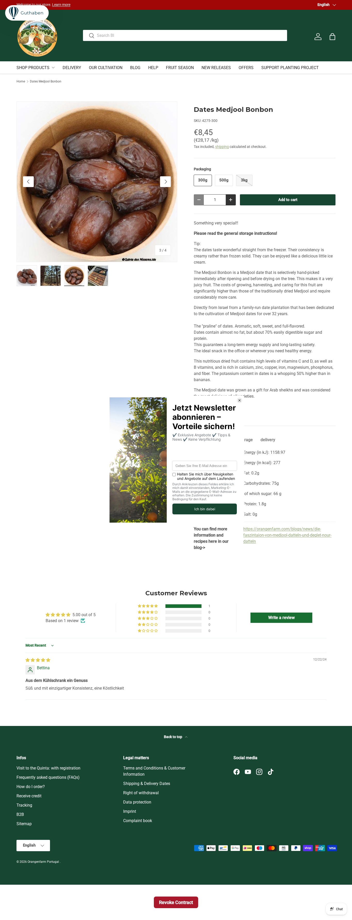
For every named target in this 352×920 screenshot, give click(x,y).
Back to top (173, 737)
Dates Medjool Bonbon (45, 81)
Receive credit (28, 795)
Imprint (129, 811)
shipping (222, 147)
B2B (20, 814)
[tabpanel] (265, 500)
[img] (38, 660)
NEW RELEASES (216, 67)
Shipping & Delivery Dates (146, 783)
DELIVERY (72, 67)
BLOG (135, 67)
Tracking (24, 805)
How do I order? (30, 786)
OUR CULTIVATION (105, 67)
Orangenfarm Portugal (44, 862)
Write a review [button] (281, 617)
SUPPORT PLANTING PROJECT (290, 67)
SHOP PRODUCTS (32, 67)
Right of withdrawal (141, 792)
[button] (332, 36)
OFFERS (246, 67)
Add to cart (287, 199)
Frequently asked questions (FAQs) (48, 777)
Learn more (228, 5)
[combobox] (185, 35)
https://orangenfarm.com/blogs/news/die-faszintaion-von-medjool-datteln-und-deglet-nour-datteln (287, 535)
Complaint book (137, 820)
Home (20, 81)
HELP (153, 67)
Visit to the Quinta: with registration (48, 768)
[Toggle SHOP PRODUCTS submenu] (53, 67)
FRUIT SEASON (180, 67)
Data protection (137, 802)
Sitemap (24, 823)
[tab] (246, 439)
